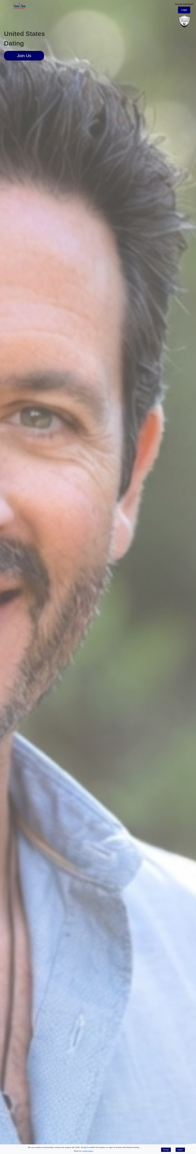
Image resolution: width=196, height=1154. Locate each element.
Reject (180, 1150)
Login (184, 10)
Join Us (24, 55)
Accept (166, 1150)
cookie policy (87, 1151)
